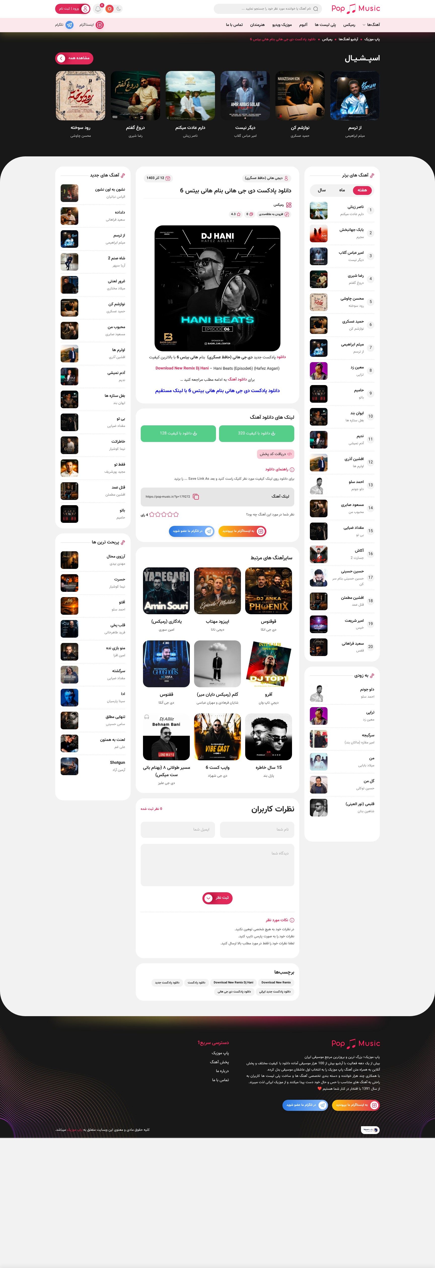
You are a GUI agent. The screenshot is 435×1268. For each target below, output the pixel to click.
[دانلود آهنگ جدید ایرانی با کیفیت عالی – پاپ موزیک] (356, 9)
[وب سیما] (370, 1130)
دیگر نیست (245, 127)
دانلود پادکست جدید (167, 982)
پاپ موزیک (372, 39)
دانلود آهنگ (237, 379)
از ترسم (354, 127)
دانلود (281, 357)
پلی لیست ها (325, 25)
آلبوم (303, 25)
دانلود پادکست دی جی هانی (252, 391)
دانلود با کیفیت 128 (176, 433)
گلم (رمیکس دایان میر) (217, 694)
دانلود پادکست (196, 982)
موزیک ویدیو (282, 25)
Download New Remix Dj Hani (233, 982)
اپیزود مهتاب (217, 621)
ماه (342, 190)
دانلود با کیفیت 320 (254, 433)
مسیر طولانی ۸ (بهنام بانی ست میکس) (166, 772)
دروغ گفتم (135, 127)
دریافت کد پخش (273, 454)
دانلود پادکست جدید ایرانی (275, 991)
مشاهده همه (78, 58)
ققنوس (166, 694)
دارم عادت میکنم (190, 127)
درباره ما (222, 1071)
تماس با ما (234, 25)
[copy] (195, 497)
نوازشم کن (300, 127)
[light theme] (109, 9)
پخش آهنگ (219, 1062)
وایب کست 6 (218, 768)
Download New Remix (175, 368)
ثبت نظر (222, 898)
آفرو (268, 694)
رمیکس (349, 25)
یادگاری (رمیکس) (166, 621)
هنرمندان (257, 25)
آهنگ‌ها (373, 25)
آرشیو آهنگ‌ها (348, 39)
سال (322, 190)
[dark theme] (119, 9)
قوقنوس (268, 621)
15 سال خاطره (269, 768)
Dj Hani (202, 368)
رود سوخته (80, 127)
